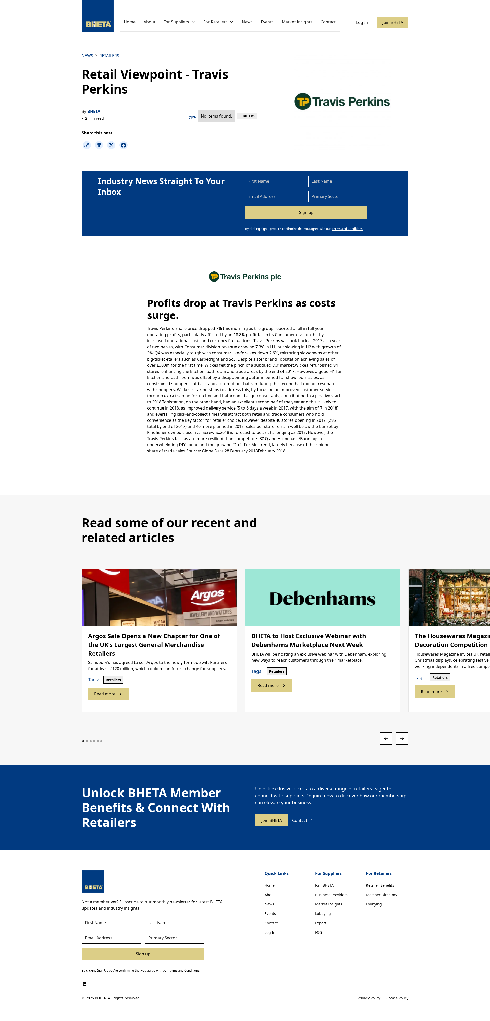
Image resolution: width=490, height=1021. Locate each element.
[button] (179, 22)
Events (267, 22)
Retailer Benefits (380, 885)
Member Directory (381, 894)
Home (130, 22)
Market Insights (297, 22)
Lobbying (323, 913)
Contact (328, 22)
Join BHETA (393, 22)
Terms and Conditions (347, 229)
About (149, 22)
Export (320, 923)
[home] (98, 16)
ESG (318, 932)
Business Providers (331, 894)
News (247, 22)
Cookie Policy (397, 998)
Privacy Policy (369, 998)
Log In (362, 22)
